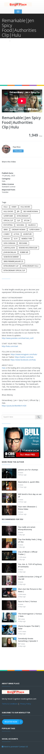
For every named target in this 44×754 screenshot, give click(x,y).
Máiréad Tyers (27, 239)
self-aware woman (30, 211)
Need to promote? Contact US (15, 746)
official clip (8, 220)
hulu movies (25, 207)
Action (16, 234)
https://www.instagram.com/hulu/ (24, 354)
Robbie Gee (24, 252)
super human (34, 230)
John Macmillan (10, 252)
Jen (18, 211)
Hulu (3, 368)
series (6, 230)
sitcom (26, 220)
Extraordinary (22, 216)
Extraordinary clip (11, 266)
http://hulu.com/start (10, 346)
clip (18, 220)
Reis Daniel (23, 243)
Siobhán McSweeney (11, 257)
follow (18, 151)
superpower (8, 216)
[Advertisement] (22, 61)
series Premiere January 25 (13, 261)
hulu (6, 207)
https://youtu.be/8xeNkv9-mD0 (14, 406)
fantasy (7, 239)
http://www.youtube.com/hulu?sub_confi (17, 338)
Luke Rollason (9, 248)
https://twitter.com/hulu (24, 357)
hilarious (32, 225)
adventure (27, 234)
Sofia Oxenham (9, 243)
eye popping (8, 225)
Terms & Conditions (10, 704)
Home (5, 40)
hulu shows (8, 211)
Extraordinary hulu (30, 266)
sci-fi (15, 239)
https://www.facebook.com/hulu (23, 360)
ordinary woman (18, 230)
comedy (7, 234)
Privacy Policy (25, 704)
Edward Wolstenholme (28, 248)
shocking (20, 225)
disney (14, 207)
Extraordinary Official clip (14, 270)
